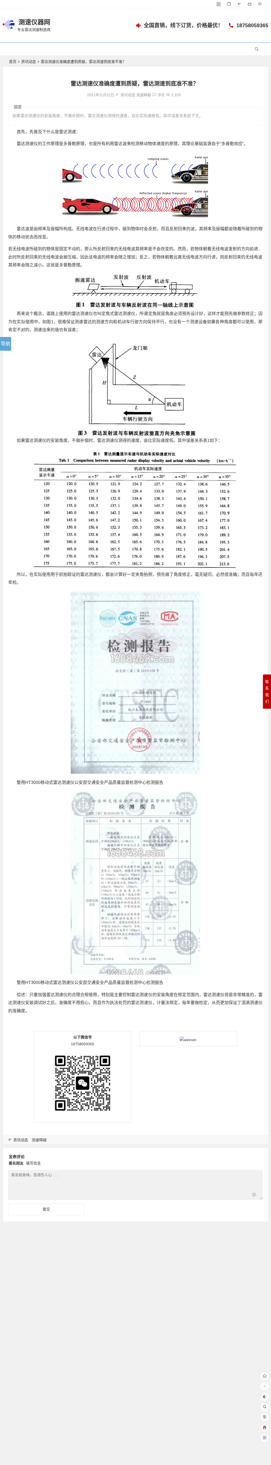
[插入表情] (254, 1195)
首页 (12, 61)
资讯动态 (28, 61)
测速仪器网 (34, 22)
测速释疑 (143, 95)
